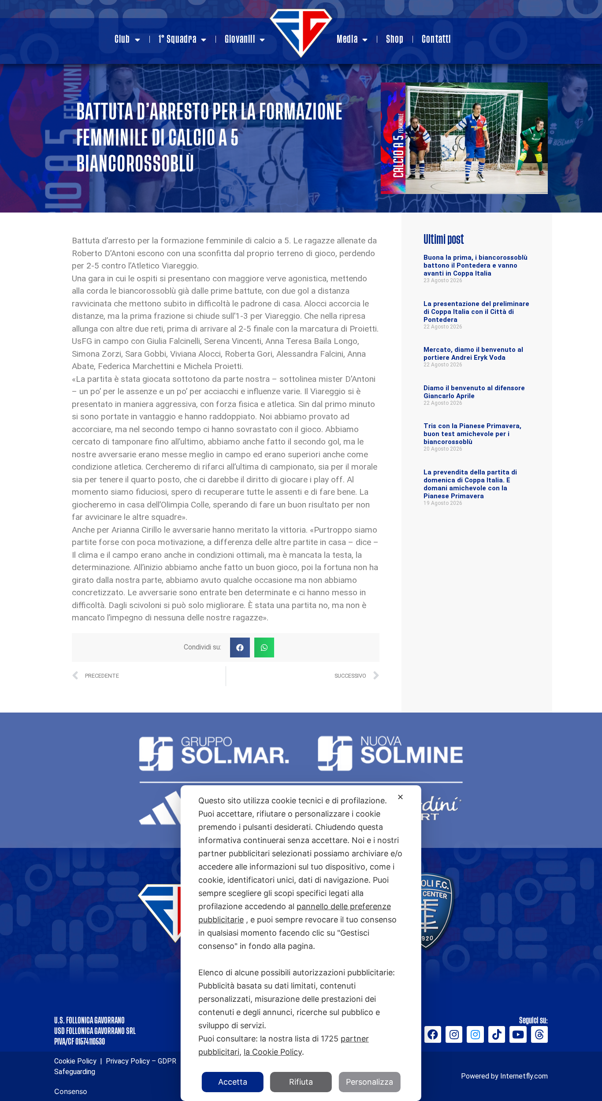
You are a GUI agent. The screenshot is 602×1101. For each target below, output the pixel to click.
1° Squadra (178, 39)
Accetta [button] (232, 1081)
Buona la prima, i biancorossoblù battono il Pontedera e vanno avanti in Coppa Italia (476, 265)
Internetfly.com (524, 1076)
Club (122, 39)
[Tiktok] (496, 1034)
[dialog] (301, 943)
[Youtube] (517, 1034)
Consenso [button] (70, 1091)
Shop (395, 39)
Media (347, 39)
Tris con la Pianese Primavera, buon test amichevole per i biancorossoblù (472, 434)
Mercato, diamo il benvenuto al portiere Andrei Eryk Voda (473, 354)
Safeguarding (74, 1071)
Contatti (436, 39)
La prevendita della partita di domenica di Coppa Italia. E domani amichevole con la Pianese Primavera (470, 484)
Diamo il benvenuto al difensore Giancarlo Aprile (474, 392)
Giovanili (240, 39)
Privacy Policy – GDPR (140, 1061)
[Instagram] (454, 1034)
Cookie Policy (75, 1061)
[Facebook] (432, 1034)
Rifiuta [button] (301, 1081)
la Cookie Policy (273, 1051)
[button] (240, 647)
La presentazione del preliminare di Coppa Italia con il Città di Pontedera (476, 312)
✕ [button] (400, 797)
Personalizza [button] (369, 1081)
